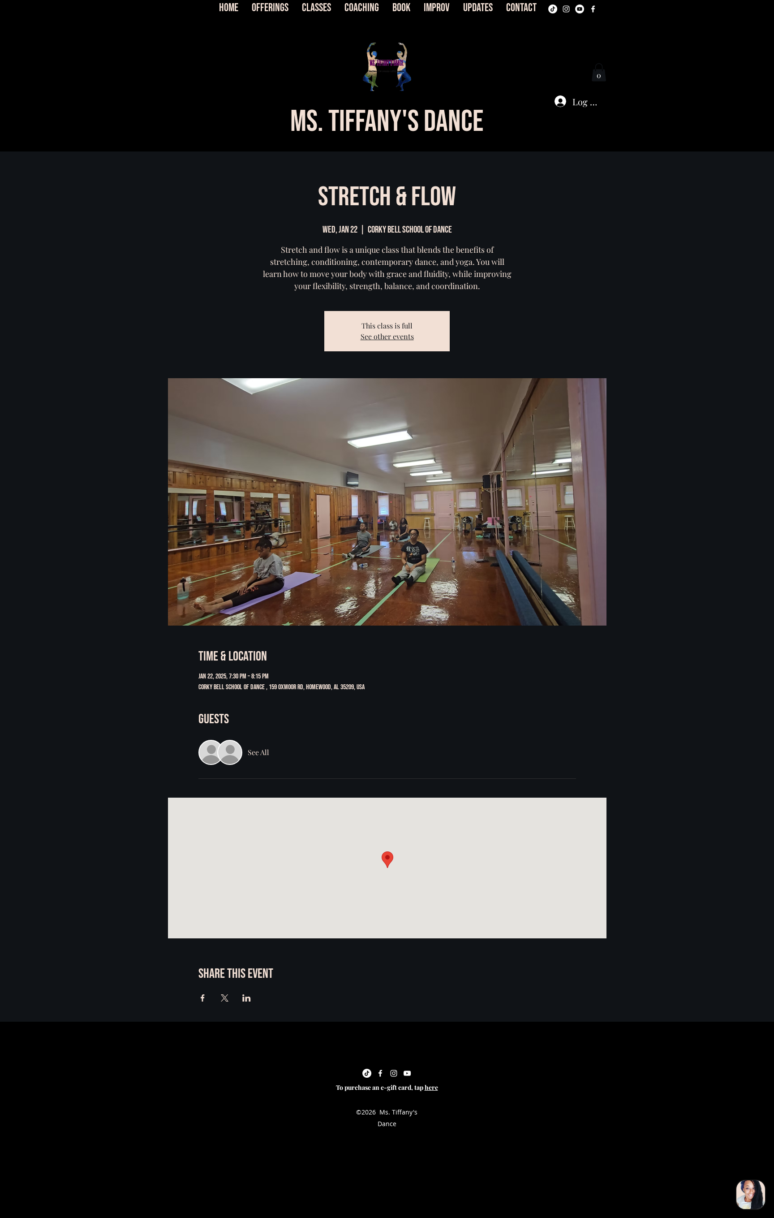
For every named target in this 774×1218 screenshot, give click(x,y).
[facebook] (593, 8)
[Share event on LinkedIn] (246, 998)
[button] (387, 67)
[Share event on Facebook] (202, 998)
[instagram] (566, 8)
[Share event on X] (224, 998)
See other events (387, 336)
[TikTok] (552, 8)
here (431, 1087)
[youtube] (579, 8)
